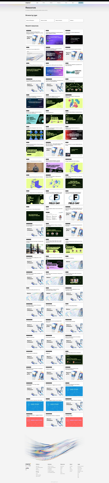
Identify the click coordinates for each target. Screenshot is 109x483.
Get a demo (81, 2)
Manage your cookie (80, 471)
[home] (28, 3)
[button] (44, 2)
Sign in (73, 2)
